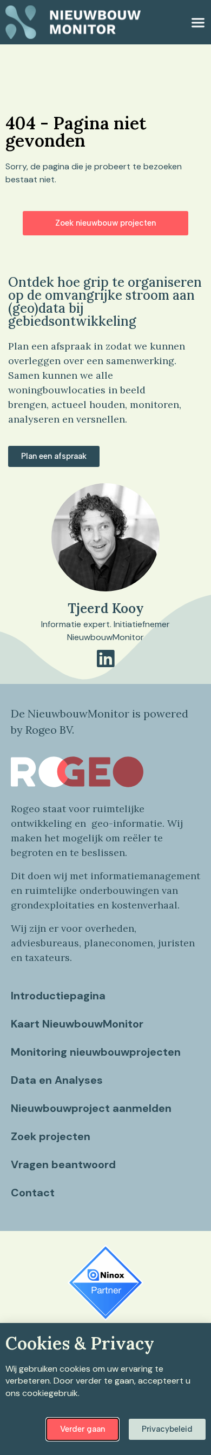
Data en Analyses (57, 1080)
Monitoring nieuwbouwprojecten (96, 1052)
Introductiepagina (58, 996)
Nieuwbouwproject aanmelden (91, 1108)
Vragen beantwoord (63, 1164)
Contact (33, 1193)
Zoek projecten (50, 1136)
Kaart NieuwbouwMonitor (77, 1024)
